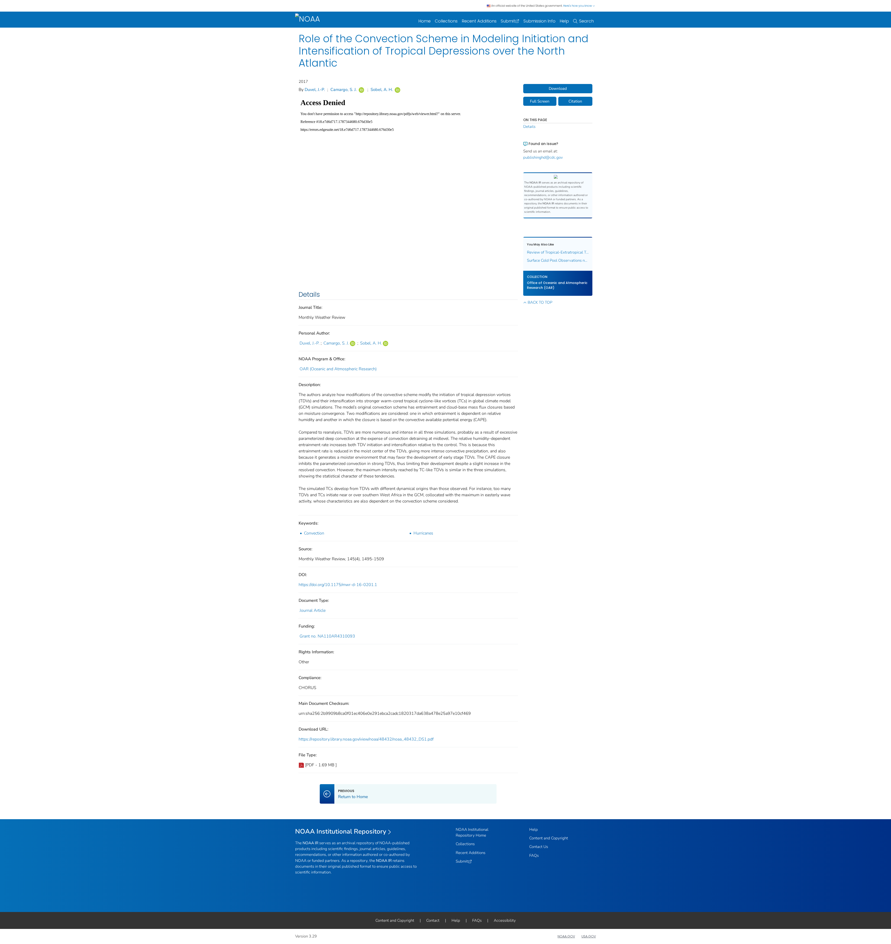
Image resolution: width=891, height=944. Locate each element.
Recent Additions (479, 21)
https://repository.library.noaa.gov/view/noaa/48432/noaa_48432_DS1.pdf (366, 739)
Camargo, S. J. (343, 89)
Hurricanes (423, 533)
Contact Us (538, 846)
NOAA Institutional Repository (340, 831)
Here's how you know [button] (578, 6)
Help (564, 21)
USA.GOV (588, 936)
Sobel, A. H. (382, 89)
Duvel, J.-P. (315, 89)
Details (529, 126)
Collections (446, 21)
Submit (508, 21)
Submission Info (539, 21)
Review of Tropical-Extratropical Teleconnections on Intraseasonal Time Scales (558, 252)
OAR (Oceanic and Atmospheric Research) (338, 369)
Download (558, 88)
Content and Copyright (548, 838)
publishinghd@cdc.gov (543, 157)
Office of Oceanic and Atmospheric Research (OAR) (557, 285)
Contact (432, 920)
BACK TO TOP (540, 302)
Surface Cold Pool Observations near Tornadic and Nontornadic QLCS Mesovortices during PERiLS (558, 260)
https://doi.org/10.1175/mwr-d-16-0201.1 (338, 584)
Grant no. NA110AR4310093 (327, 636)
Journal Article (313, 610)
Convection (314, 533)
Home (424, 21)
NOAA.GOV (566, 936)
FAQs (534, 855)
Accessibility (505, 920)
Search (586, 21)
